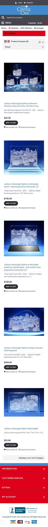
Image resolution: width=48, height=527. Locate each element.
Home (3, 28)
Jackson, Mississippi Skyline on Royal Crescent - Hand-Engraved (24, 349)
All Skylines (13, 28)
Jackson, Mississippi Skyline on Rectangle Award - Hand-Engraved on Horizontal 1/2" (21, 185)
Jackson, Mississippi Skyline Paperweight (21, 428)
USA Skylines (26, 28)
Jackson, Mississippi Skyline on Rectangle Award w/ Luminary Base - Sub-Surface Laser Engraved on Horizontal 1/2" (22, 267)
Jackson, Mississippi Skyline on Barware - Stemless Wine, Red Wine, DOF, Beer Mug (21, 104)
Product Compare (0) (19, 41)
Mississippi (38, 28)
